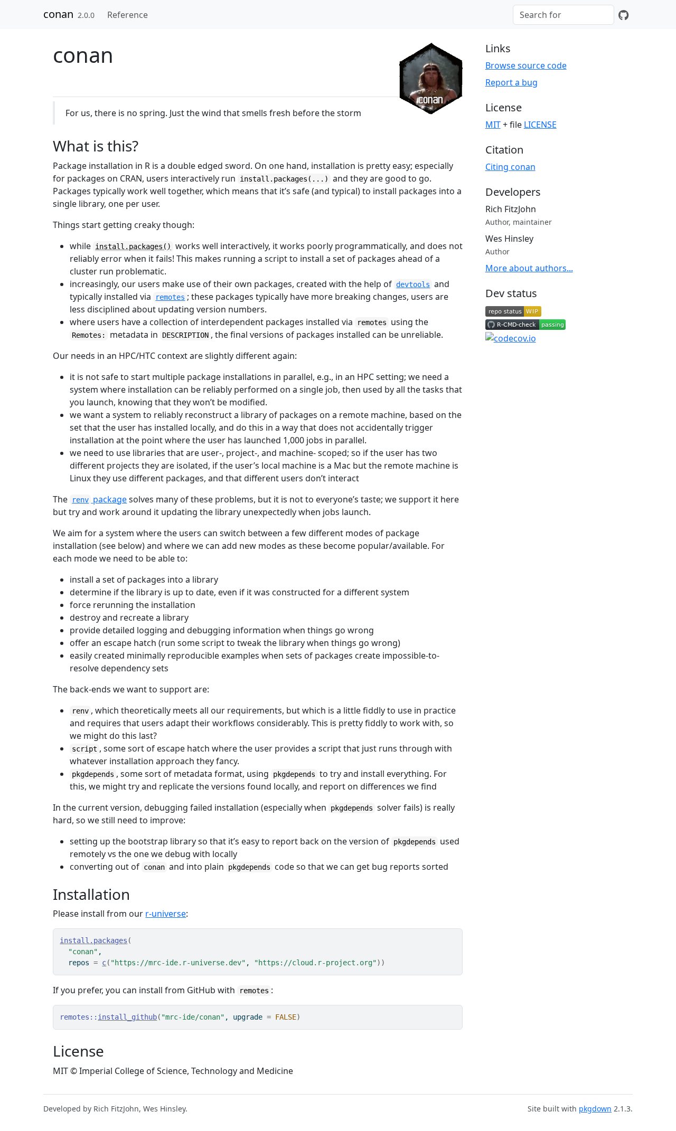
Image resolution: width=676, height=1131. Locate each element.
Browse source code (526, 65)
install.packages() (133, 246)
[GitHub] (623, 15)
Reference (127, 15)
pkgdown (595, 1109)
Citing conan (510, 167)
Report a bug (511, 82)
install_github (127, 1017)
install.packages (93, 940)
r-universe (165, 913)
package (99, 499)
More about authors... (529, 268)
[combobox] (563, 15)
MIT (493, 124)
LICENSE (540, 124)
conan (58, 14)
